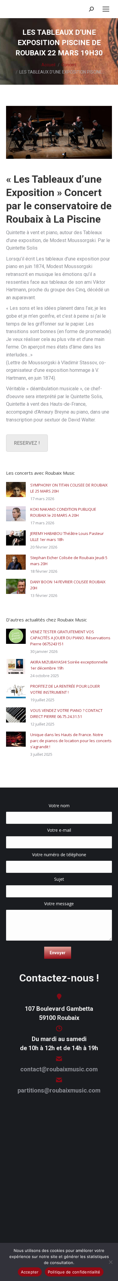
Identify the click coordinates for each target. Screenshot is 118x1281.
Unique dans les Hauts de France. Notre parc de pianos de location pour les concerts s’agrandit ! (71, 740)
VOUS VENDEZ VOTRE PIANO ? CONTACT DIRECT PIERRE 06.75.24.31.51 (66, 713)
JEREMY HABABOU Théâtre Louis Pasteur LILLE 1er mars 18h (67, 536)
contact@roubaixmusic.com (59, 1069)
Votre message (59, 903)
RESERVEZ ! (27, 443)
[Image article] (16, 489)
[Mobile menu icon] (106, 9)
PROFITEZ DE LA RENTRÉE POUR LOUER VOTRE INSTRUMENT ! (65, 689)
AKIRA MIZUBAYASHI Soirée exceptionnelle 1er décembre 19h (69, 665)
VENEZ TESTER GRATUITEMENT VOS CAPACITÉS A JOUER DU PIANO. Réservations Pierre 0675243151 (70, 638)
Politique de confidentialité (74, 1272)
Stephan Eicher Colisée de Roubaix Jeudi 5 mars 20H (68, 560)
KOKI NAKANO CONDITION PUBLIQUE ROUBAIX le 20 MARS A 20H (63, 512)
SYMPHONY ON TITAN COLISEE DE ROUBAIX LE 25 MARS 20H (69, 488)
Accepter (30, 1272)
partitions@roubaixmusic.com (59, 1090)
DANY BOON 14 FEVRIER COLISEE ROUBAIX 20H (68, 585)
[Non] (110, 1262)
